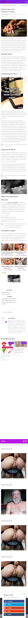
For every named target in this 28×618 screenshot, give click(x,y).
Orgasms (10, 312)
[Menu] (26, 2)
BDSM (2, 5)
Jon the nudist (5, 14)
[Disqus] (14, 383)
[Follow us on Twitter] (24, 441)
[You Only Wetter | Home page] (6, 2)
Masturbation (7, 5)
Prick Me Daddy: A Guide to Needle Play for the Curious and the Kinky (19, 350)
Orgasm (14, 5)
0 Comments (24, 5)
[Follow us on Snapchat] (26, 441)
